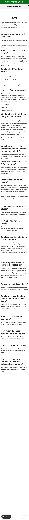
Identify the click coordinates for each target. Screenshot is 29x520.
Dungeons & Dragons (6, 110)
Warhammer (4, 107)
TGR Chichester (5, 104)
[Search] (25, 6)
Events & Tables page (11, 56)
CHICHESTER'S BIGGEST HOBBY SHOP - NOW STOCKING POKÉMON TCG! (15, 1)
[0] (27, 6)
